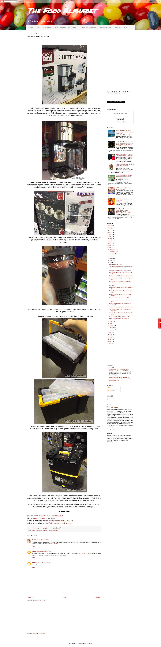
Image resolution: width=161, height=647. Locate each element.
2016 (109, 247)
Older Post (98, 597)
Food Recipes (105, 27)
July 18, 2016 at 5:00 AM (43, 539)
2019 (109, 241)
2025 (109, 228)
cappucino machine (85, 553)
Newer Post (31, 597)
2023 (109, 232)
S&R (44, 530)
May (111, 321)
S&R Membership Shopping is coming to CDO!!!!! (123, 188)
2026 (109, 225)
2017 (109, 245)
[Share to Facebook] (60, 528)
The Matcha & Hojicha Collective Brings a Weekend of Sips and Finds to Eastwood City (124, 177)
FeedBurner (123, 122)
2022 (109, 234)
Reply (33, 546)
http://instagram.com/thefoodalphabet (59, 521)
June (111, 262)
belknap (80, 643)
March (111, 325)
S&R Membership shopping (52, 530)
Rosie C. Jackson (53, 543)
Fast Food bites (121, 27)
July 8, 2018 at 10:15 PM (43, 562)
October (112, 254)
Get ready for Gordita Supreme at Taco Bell (120, 270)
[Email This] (54, 528)
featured (34, 530)
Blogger (91, 643)
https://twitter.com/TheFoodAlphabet (58, 523)
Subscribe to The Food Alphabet (51, 516)
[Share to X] (58, 528)
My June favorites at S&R (115, 264)
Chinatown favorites (88, 27)
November (112, 251)
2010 (109, 343)
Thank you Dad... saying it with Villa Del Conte (121, 307)
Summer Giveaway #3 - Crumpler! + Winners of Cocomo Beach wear (124, 155)
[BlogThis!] (56, 528)
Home (30, 27)
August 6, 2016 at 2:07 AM (44, 551)
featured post (39, 530)
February (112, 327)
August (111, 258)
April (111, 323)
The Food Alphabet (61, 10)
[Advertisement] (64, 617)
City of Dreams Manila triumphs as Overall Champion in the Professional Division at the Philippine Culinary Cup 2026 (124, 211)
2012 (109, 339)
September (112, 256)
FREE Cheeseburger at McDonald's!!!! (119, 318)
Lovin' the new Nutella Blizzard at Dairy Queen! (121, 276)
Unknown (34, 551)
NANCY (34, 539)
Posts (110, 387)
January (112, 330)
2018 (109, 243)
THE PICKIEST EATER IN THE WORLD (119, 377)
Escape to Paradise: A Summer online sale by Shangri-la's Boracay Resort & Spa (125, 132)
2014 (109, 335)
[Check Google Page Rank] (110, 396)
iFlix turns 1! (112, 285)
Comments (112, 390)
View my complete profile (113, 429)
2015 (109, 332)
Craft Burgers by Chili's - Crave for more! (119, 316)
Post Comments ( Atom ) (40, 600)
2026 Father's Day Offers (65, 27)
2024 (109, 230)
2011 (109, 341)
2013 (109, 337)
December (112, 249)
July (111, 260)
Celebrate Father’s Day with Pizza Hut (119, 297)
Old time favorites (44, 27)
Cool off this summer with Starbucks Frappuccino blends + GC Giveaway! (125, 166)
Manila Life (111, 368)
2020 (109, 239)
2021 (109, 236)
